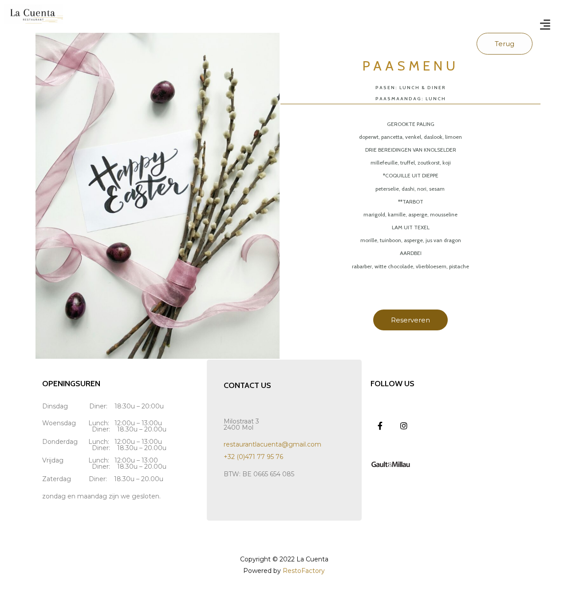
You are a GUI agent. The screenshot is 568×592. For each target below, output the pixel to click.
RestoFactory (304, 571)
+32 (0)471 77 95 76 (253, 457)
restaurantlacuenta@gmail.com (272, 444)
